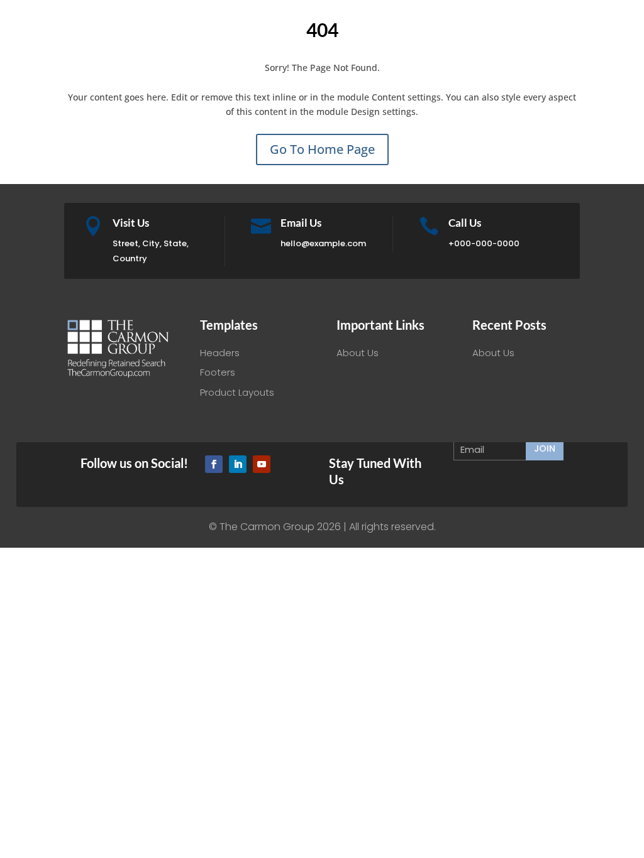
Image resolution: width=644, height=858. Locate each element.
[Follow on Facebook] (214, 464)
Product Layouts (237, 392)
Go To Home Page (322, 149)
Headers (220, 352)
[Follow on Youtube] (261, 464)
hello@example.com (323, 243)
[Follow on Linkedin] (238, 464)
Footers (217, 372)
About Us (357, 352)
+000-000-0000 (483, 243)
